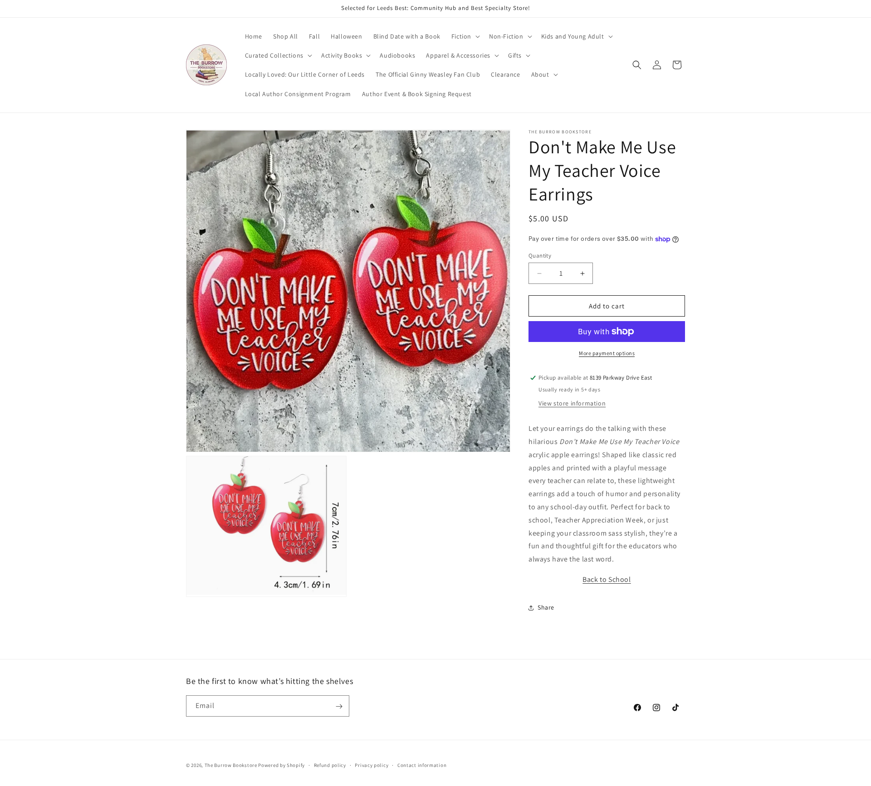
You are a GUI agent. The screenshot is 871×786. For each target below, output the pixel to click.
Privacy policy (371, 765)
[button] (465, 36)
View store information (572, 403)
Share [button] (546, 607)
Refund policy (330, 765)
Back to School (606, 579)
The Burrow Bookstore (231, 765)
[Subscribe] (339, 706)
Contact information (421, 765)
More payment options (607, 353)
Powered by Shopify (281, 765)
